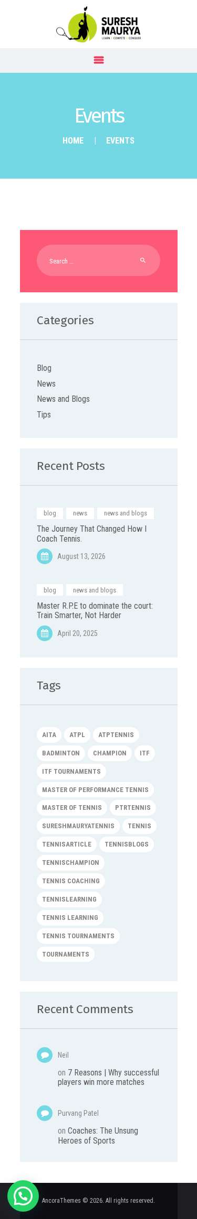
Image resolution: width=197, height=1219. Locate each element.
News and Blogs (63, 399)
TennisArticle (66, 844)
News (46, 384)
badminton (61, 753)
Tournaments (65, 954)
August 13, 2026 (81, 556)
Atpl (77, 735)
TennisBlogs (127, 844)
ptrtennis (133, 807)
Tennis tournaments (78, 936)
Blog (44, 368)
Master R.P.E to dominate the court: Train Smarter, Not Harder (95, 610)
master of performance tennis (95, 790)
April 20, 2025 (77, 633)
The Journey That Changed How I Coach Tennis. (92, 533)
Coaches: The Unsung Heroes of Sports (98, 1135)
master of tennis (72, 807)
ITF (145, 753)
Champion (110, 753)
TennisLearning (69, 899)
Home (73, 141)
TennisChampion (70, 862)
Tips (44, 415)
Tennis (139, 826)
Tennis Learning (70, 917)
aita (49, 735)
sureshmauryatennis (78, 826)
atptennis (116, 735)
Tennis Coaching (71, 881)
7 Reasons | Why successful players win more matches (108, 1077)
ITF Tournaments (71, 771)
